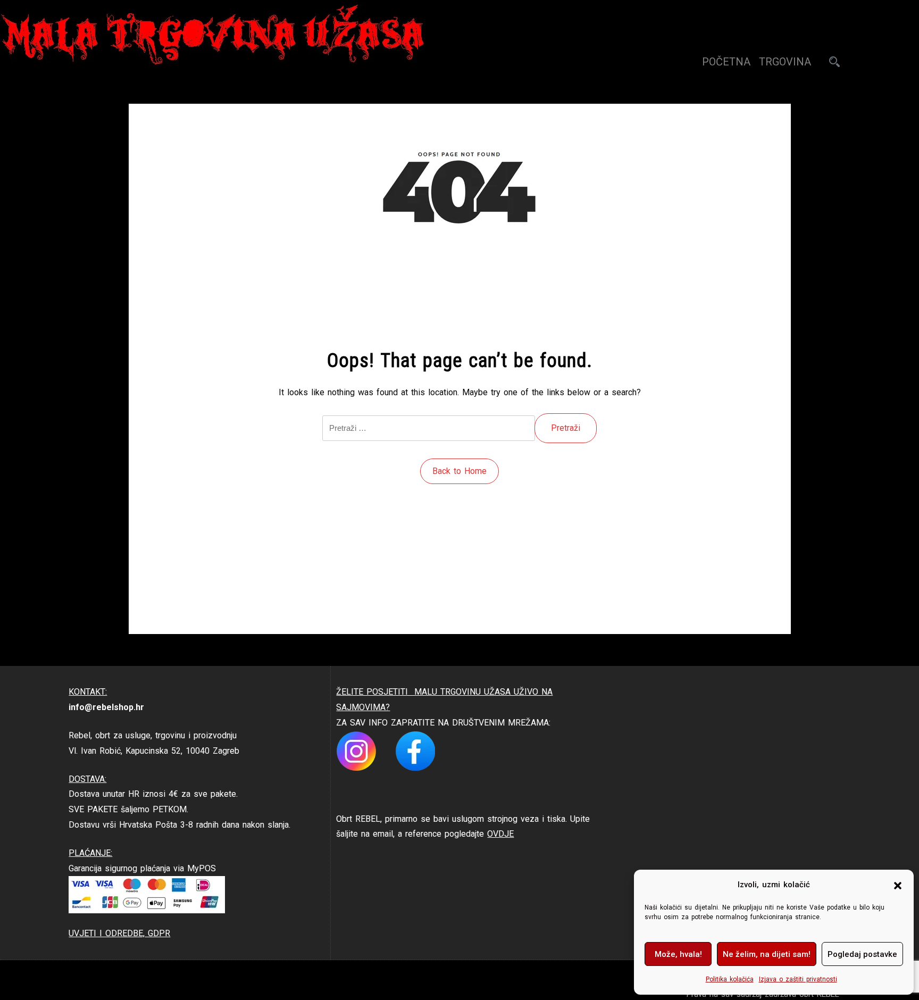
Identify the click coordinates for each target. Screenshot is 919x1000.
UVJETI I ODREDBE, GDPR (119, 933)
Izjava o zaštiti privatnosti (798, 979)
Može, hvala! (678, 954)
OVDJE (500, 834)
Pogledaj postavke (862, 954)
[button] (897, 885)
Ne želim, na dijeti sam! (767, 954)
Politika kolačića (730, 979)
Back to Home (459, 471)
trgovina (785, 61)
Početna (726, 61)
